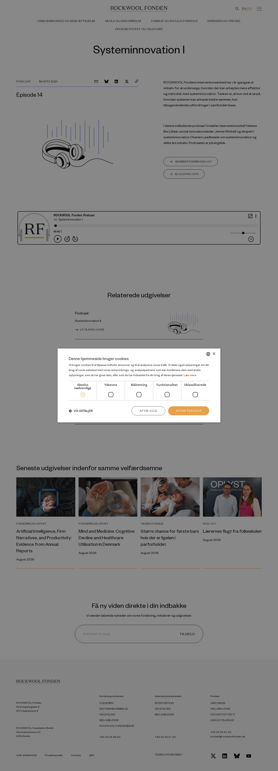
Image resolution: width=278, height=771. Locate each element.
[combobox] (208, 354)
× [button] (213, 353)
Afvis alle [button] (148, 411)
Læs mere (190, 375)
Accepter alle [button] (188, 411)
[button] (81, 411)
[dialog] (139, 385)
